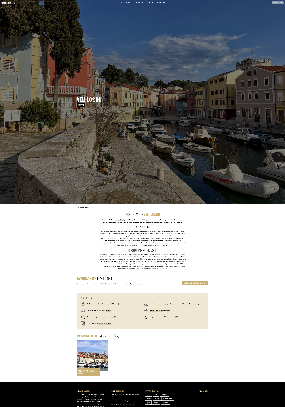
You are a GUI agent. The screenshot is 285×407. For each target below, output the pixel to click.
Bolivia (157, 399)
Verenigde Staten (167, 399)
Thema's (138, 3)
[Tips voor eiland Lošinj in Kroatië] (92, 358)
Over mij (148, 3)
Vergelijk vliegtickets (156, 310)
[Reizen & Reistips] (8, 2)
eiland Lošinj (121, 220)
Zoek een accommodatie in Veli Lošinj (195, 283)
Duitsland (164, 395)
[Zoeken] (282, 2)
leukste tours (159, 304)
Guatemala (165, 403)
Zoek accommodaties (93, 304)
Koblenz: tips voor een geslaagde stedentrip (123, 401)
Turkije (148, 395)
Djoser (101, 323)
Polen (148, 403)
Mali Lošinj (126, 231)
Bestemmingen (125, 3)
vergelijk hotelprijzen (114, 304)
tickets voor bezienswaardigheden (192, 304)
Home (78, 207)
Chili (156, 395)
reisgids (113, 317)
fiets (171, 304)
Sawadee (108, 323)
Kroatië (86, 207)
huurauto (108, 310)
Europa (82, 207)
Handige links (161, 3)
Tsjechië (156, 403)
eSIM (176, 317)
